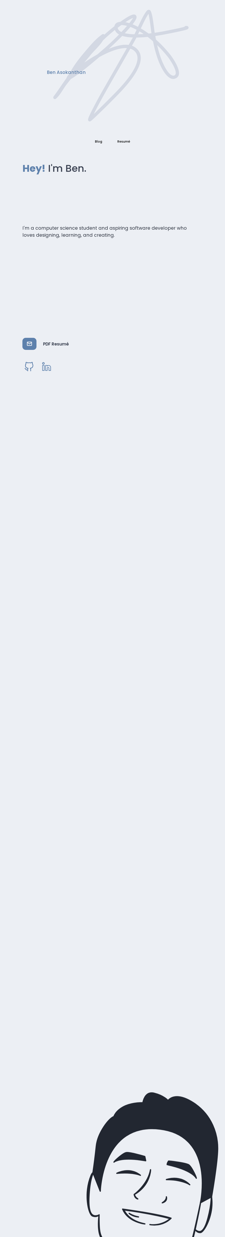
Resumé (123, 141)
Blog (98, 141)
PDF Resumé (56, 344)
